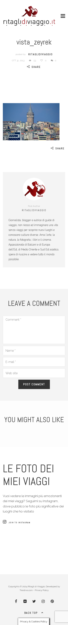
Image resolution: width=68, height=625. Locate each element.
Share (36, 67)
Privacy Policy (42, 590)
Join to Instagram (19, 522)
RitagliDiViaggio (40, 54)
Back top (31, 612)
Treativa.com (26, 590)
